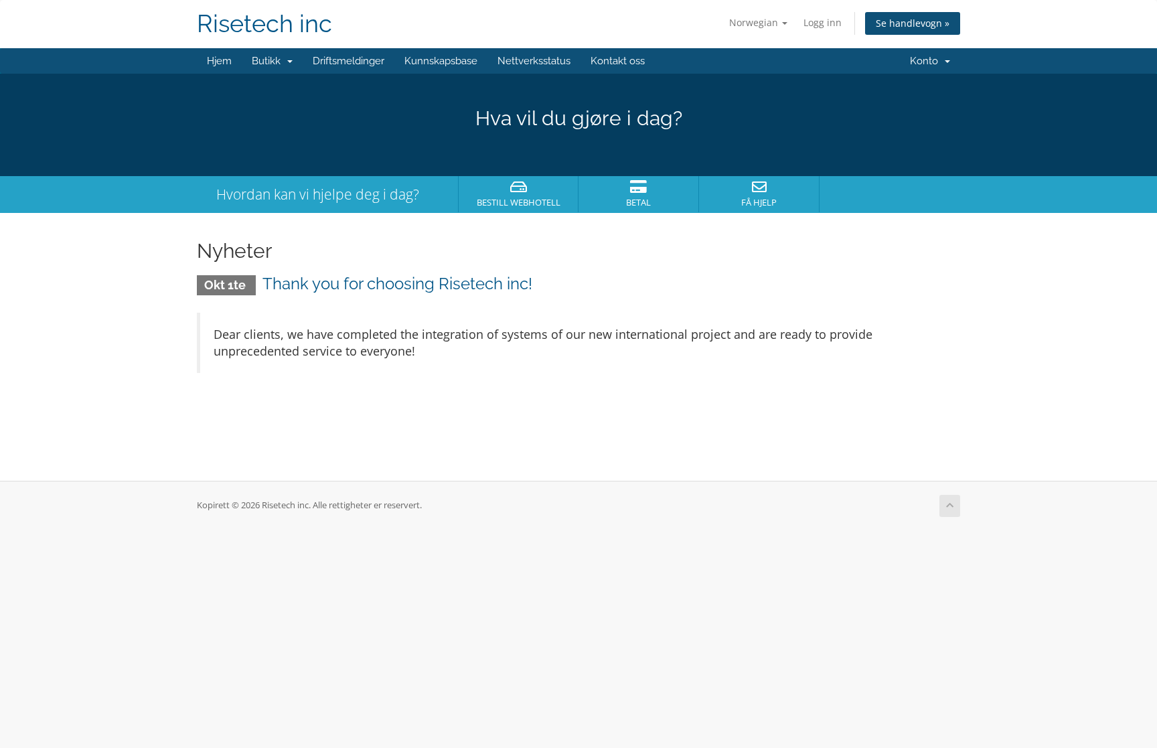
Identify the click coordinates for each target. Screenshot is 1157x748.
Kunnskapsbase (440, 61)
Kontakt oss (618, 61)
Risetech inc (264, 23)
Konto (926, 61)
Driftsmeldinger (348, 61)
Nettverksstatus (533, 61)
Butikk (269, 61)
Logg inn (822, 22)
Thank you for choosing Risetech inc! (397, 283)
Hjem (219, 61)
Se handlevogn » (912, 23)
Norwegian (755, 22)
